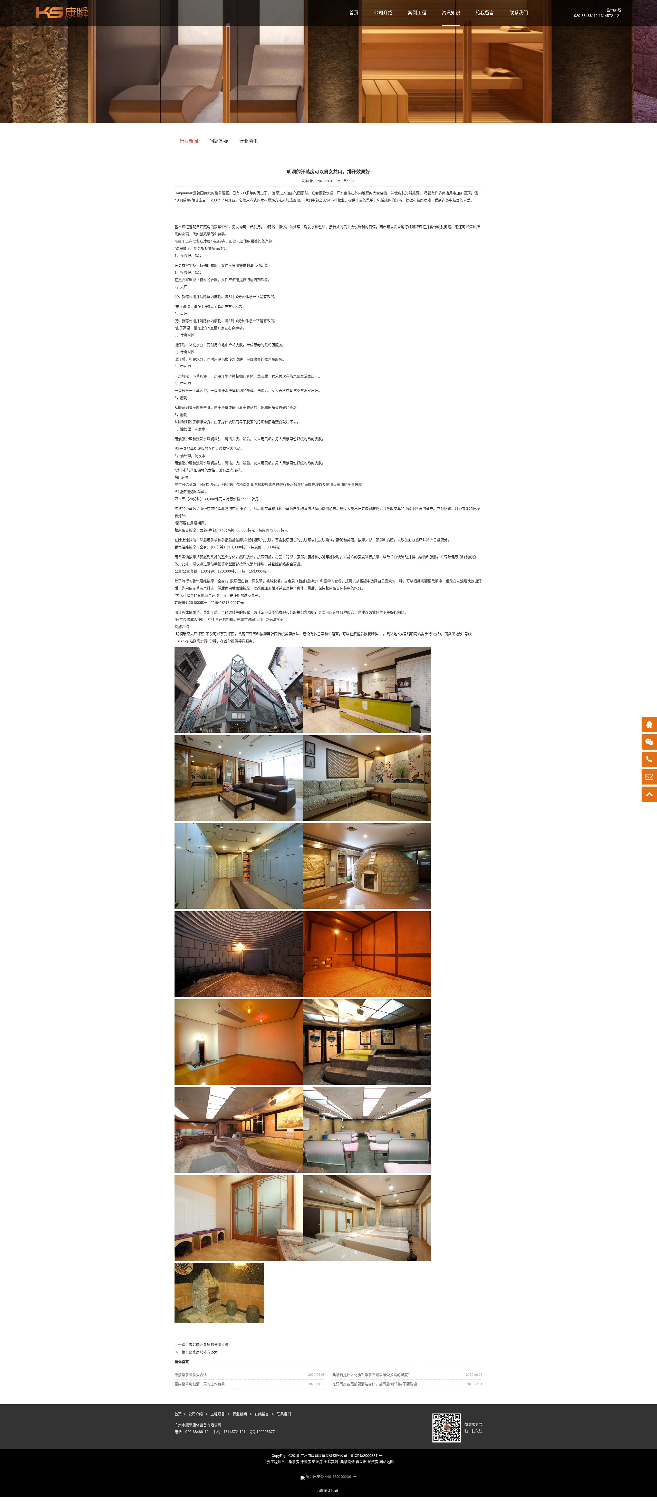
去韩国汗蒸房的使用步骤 (208, 1344)
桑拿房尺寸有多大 (203, 1352)
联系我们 (518, 12)
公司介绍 (383, 12)
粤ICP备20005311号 (366, 1456)
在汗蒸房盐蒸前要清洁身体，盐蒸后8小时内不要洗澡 (407, 1384)
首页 (354, 12)
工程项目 (217, 1414)
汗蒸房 (205, 227)
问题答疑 (218, 141)
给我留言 (485, 12)
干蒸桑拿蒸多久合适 (250, 1375)
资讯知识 (451, 12)
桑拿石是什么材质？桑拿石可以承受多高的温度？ (407, 1375)
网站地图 (386, 1462)
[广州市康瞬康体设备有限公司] (62, 13)
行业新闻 (189, 141)
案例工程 (417, 12)
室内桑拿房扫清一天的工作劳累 (250, 1384)
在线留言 (262, 1414)
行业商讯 (248, 141)
